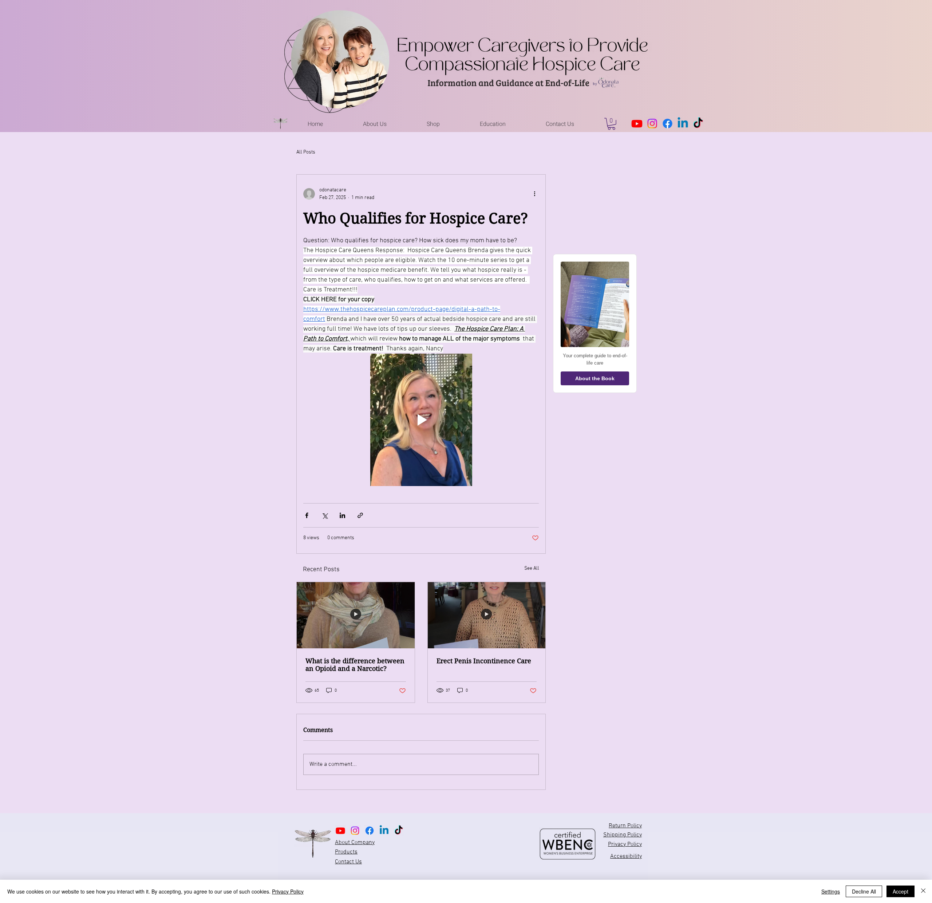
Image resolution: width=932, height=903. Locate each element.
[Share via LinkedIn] (342, 515)
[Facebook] (667, 123)
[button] (375, 124)
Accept (900, 891)
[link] (611, 124)
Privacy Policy (288, 891)
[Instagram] (652, 123)
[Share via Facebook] (306, 515)
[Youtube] (637, 123)
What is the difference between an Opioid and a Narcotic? (354, 664)
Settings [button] (830, 891)
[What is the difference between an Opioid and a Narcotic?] (356, 615)
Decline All (864, 891)
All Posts (305, 152)
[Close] (923, 891)
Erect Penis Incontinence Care (484, 661)
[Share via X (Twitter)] (324, 515)
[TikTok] (698, 123)
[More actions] (534, 194)
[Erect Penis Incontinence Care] (487, 615)
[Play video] (421, 420)
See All (531, 568)
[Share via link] (360, 515)
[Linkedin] (682, 123)
